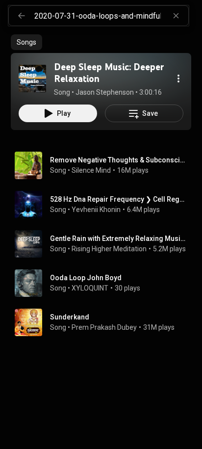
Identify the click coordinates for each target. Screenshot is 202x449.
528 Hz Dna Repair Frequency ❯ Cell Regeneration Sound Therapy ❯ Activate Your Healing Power (119, 199)
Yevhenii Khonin (96, 209)
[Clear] (176, 16)
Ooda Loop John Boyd (86, 278)
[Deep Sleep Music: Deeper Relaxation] (32, 78)
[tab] (26, 42)
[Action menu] (178, 78)
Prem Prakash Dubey (104, 327)
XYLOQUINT (90, 288)
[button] (32, 78)
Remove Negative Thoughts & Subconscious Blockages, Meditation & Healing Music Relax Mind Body (119, 160)
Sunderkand (69, 317)
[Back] (21, 16)
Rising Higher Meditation (109, 249)
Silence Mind (91, 170)
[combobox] (111, 16)
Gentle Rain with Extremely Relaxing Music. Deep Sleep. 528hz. (119, 238)
